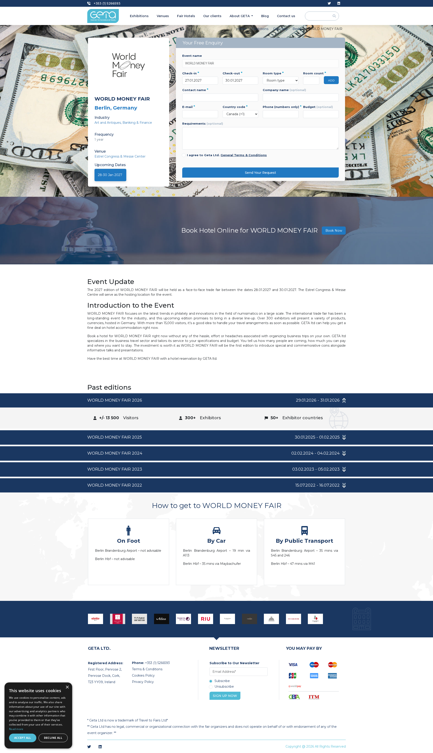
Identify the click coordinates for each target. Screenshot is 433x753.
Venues (163, 16)
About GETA (240, 16)
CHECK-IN (190, 73)
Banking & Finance (137, 123)
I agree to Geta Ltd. (227, 155)
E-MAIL (188, 107)
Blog (265, 16)
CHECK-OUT (232, 73)
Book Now (333, 231)
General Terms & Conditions (244, 155)
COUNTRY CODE (235, 107)
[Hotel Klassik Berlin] (249, 619)
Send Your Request (260, 173)
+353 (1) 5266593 (106, 3)
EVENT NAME (192, 55)
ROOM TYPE (273, 73)
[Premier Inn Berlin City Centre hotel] (183, 619)
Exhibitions (139, 16)
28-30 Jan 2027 (110, 175)
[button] (216, 400)
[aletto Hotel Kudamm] (95, 619)
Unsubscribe (224, 687)
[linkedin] (338, 3)
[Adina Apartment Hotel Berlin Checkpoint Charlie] (161, 619)
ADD (331, 80)
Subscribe (222, 681)
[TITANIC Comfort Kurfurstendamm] (139, 619)
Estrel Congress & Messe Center (119, 156)
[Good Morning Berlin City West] (315, 619)
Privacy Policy (143, 682)
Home (242, 29)
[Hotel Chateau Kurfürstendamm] (271, 619)
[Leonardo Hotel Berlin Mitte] (117, 619)
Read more (16, 729)
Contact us (286, 16)
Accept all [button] (22, 738)
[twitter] (329, 3)
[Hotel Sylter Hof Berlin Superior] (227, 619)
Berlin (297, 29)
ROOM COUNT (311, 73)
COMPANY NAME (284, 90)
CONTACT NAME (195, 90)
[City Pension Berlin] (293, 619)
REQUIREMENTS (202, 123)
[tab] (216, 411)
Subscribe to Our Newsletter (234, 663)
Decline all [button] (53, 738)
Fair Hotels (186, 16)
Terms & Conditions (147, 669)
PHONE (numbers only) (281, 107)
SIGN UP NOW (225, 696)
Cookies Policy (143, 675)
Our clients (212, 16)
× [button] (67, 687)
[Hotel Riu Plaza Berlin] (205, 619)
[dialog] (38, 715)
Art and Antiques (107, 123)
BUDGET (318, 107)
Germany (280, 29)
